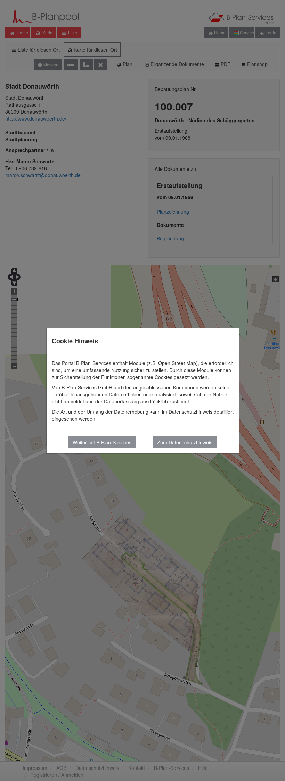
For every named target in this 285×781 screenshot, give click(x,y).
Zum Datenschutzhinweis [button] (184, 442)
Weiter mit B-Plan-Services (102, 442)
